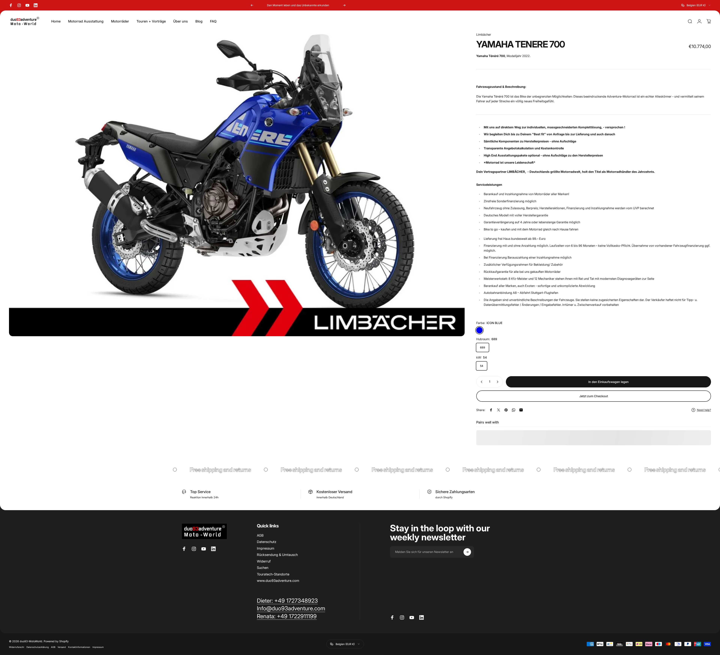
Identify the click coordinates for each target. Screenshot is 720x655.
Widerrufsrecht (16, 647)
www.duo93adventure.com (278, 581)
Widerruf (264, 561)
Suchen (262, 568)
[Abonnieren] (467, 552)
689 (482, 347)
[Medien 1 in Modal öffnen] (237, 184)
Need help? (704, 409)
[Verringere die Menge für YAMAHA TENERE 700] (480, 381)
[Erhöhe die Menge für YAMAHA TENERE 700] (498, 381)
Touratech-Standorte (273, 574)
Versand (62, 647)
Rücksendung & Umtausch (277, 555)
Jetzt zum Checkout (593, 396)
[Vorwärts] (344, 5)
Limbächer (483, 34)
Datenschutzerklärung (37, 647)
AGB (260, 535)
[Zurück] (252, 5)
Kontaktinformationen (79, 647)
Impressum (265, 548)
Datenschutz (266, 542)
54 (481, 365)
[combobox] (696, 5)
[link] (287, 616)
